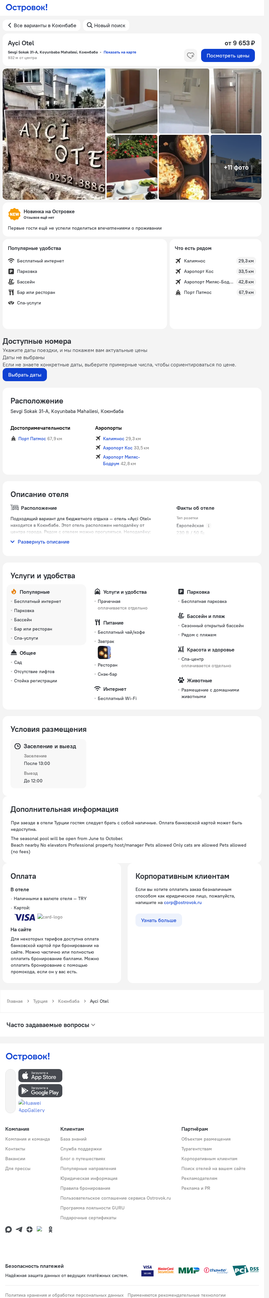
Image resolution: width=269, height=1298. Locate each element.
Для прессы (18, 1168)
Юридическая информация (88, 1178)
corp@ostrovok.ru (183, 902)
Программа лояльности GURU (92, 1208)
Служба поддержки (81, 1149)
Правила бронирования (85, 1188)
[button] (54, 134)
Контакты (15, 1149)
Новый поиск (109, 25)
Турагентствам (196, 1149)
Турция (40, 1001)
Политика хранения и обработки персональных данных (64, 1295)
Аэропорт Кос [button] (118, 448)
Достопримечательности (40, 427)
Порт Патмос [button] (32, 439)
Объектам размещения (206, 1139)
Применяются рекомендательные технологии (177, 1295)
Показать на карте (120, 52)
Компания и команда (27, 1139)
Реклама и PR (195, 1188)
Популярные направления (88, 1168)
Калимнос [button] (113, 439)
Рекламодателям (199, 1178)
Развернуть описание (44, 541)
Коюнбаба (68, 1001)
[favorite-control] (190, 55)
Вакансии (15, 1159)
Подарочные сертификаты (88, 1218)
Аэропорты (108, 427)
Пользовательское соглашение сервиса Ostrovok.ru (115, 1198)
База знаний (73, 1139)
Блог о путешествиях (82, 1159)
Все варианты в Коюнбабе (45, 25)
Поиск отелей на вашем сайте (213, 1168)
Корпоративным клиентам (209, 1159)
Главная (15, 1001)
